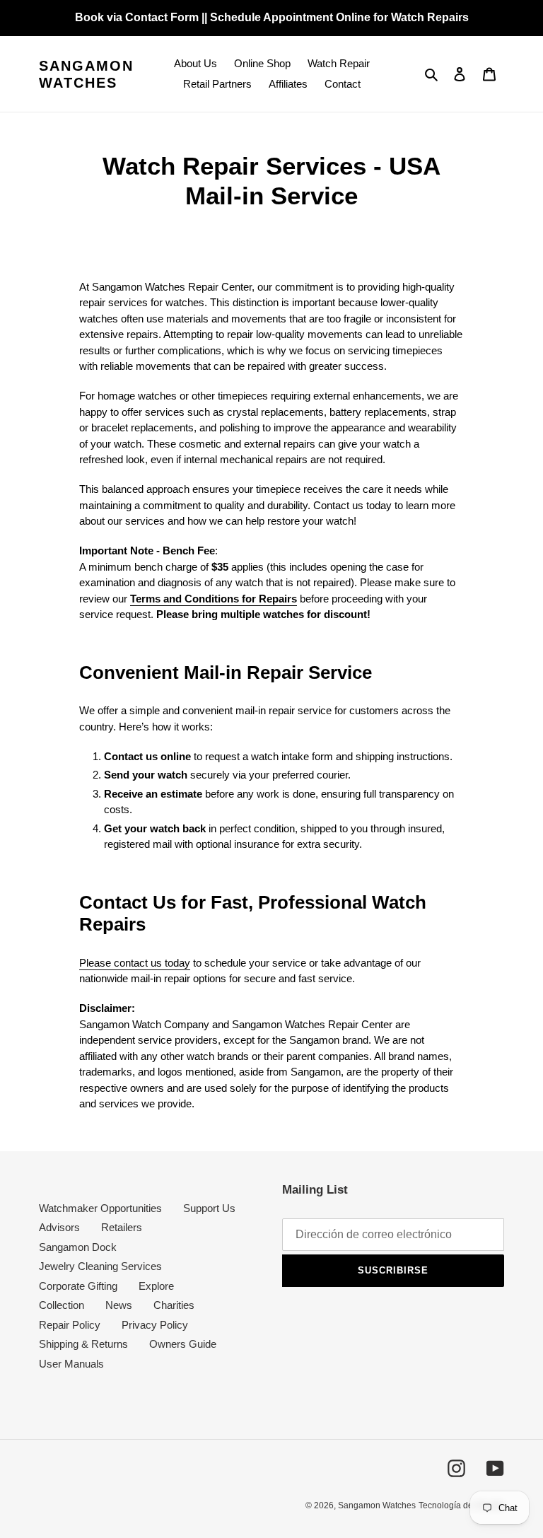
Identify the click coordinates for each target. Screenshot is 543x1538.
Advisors (59, 1227)
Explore (156, 1286)
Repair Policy (69, 1325)
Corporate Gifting (78, 1286)
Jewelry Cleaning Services (100, 1266)
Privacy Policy (155, 1325)
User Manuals (71, 1364)
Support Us (209, 1208)
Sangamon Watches (86, 74)
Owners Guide (182, 1344)
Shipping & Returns (83, 1344)
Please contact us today (134, 963)
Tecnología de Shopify (461, 1505)
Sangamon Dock (78, 1247)
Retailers (121, 1227)
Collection (61, 1305)
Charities (173, 1305)
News (118, 1305)
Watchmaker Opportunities (100, 1208)
